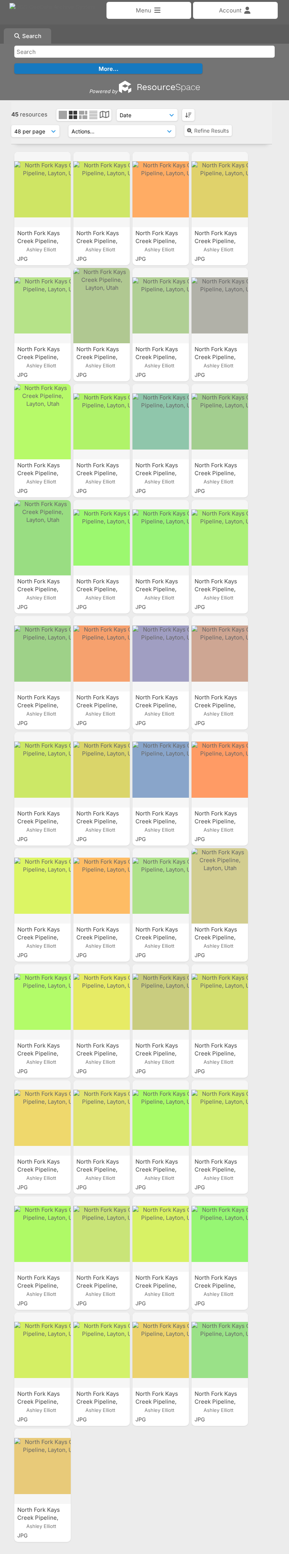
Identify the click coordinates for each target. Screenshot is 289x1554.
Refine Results (211, 130)
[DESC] (188, 115)
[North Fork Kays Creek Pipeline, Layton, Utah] (42, 189)
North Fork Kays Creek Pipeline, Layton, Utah (38, 240)
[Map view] (104, 115)
